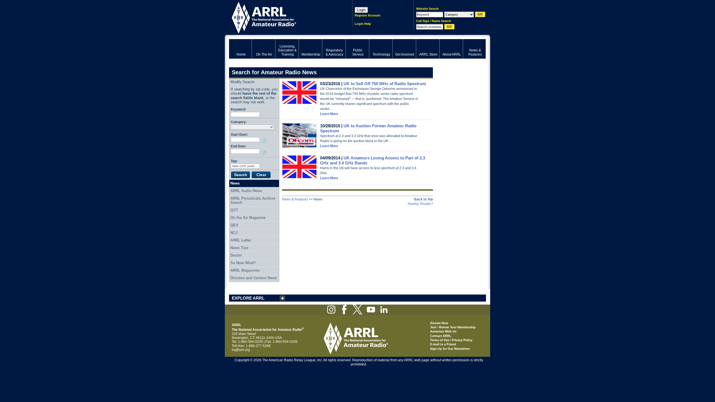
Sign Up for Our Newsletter (450, 348)
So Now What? (243, 263)
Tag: (234, 161)
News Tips (239, 248)
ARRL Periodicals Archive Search (252, 200)
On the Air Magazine (248, 218)
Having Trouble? (420, 204)
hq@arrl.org (241, 350)
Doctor (236, 255)
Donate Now (439, 323)
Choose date (265, 140)
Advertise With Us (443, 331)
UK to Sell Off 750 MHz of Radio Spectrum (385, 83)
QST (234, 210)
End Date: (238, 146)
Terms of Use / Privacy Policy (451, 340)
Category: (239, 122)
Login (361, 10)
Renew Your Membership (457, 327)
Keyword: (238, 109)
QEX (234, 225)
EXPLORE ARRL (248, 298)
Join (433, 327)
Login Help (363, 23)
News (235, 183)
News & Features (295, 199)
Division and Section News (253, 278)
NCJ (233, 233)
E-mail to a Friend (443, 344)
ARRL (283, 17)
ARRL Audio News (246, 191)
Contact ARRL (440, 336)
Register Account (367, 15)
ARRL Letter (240, 240)
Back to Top (423, 199)
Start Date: (239, 134)
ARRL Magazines (245, 270)
